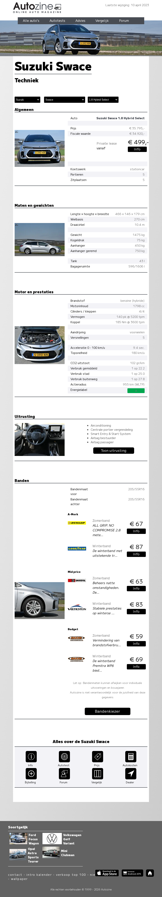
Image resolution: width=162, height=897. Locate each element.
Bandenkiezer (107, 711)
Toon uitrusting (113, 450)
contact (15, 874)
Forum (124, 20)
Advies (80, 20)
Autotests (57, 20)
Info (137, 149)
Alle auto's (31, 20)
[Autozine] (81, 7)
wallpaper (19, 879)
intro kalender (39, 874)
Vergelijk (102, 20)
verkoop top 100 (71, 874)
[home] (148, 875)
